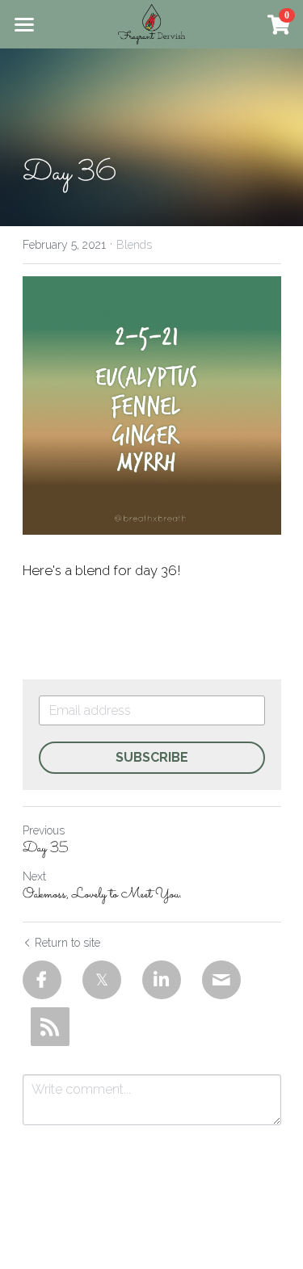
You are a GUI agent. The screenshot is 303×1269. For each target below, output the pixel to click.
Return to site (67, 942)
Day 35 (46, 849)
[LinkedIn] (161, 979)
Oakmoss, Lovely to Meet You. (102, 895)
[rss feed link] (50, 1026)
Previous (44, 830)
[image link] (151, 23)
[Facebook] (42, 979)
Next (34, 876)
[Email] (221, 979)
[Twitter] (101, 979)
